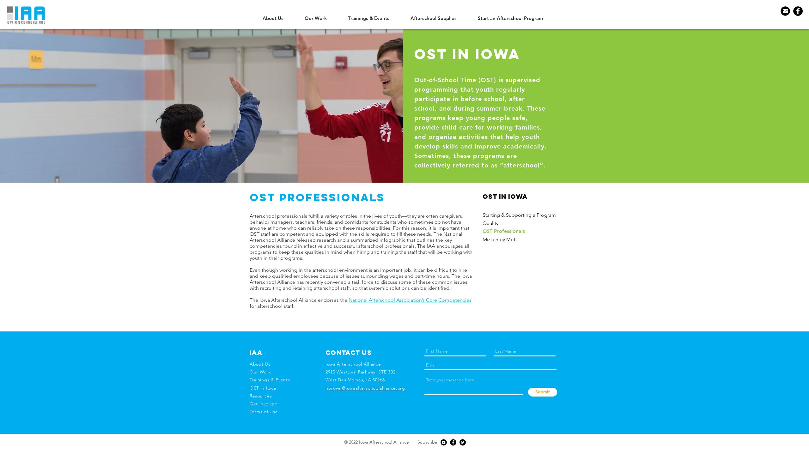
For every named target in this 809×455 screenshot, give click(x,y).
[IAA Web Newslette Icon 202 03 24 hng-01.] (785, 11)
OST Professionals (504, 231)
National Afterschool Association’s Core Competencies (410, 300)
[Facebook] (798, 11)
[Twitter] (462, 442)
